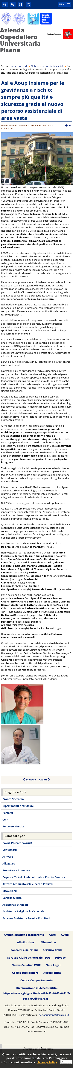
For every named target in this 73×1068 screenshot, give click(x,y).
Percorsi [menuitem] (7, 813)
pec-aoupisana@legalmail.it (54, 1015)
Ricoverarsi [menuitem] (9, 891)
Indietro (30, 779)
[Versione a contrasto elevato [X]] (21, 4)
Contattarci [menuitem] (9, 849)
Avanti (43, 779)
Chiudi (66, 1062)
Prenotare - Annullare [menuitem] (16, 870)
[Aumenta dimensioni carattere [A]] (13, 4)
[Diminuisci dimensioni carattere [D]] (5, 4)
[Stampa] (66, 125)
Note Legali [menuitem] (53, 965)
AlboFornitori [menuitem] (26, 942)
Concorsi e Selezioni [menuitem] (24, 950)
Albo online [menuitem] (48, 942)
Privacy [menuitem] (60, 957)
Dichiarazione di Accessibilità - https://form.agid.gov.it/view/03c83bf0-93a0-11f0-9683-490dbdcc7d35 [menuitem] (36, 993)
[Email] (70, 125)
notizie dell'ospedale (53, 66)
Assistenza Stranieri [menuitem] (15, 904)
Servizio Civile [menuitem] (53, 950)
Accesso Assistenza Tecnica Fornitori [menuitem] (26, 918)
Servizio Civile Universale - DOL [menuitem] (28, 957)
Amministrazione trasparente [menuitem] (24, 934)
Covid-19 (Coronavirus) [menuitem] (17, 843)
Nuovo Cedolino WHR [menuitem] (26, 965)
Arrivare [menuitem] (7, 856)
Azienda (23, 66)
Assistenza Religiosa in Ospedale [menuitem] (23, 911)
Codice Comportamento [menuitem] (36, 980)
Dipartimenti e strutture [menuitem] (18, 806)
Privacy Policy (47, 1062)
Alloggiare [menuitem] (8, 863)
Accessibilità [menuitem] (52, 973)
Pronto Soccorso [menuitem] (13, 799)
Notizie (35, 66)
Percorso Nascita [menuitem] (13, 826)
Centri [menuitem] (6, 819)
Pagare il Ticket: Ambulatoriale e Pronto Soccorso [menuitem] (34, 877)
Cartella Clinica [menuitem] (12, 898)
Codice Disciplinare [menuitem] (25, 973)
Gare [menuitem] (52, 934)
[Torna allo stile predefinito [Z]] (28, 4)
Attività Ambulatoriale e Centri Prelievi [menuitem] (27, 884)
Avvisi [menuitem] (65, 934)
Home (13, 66)
